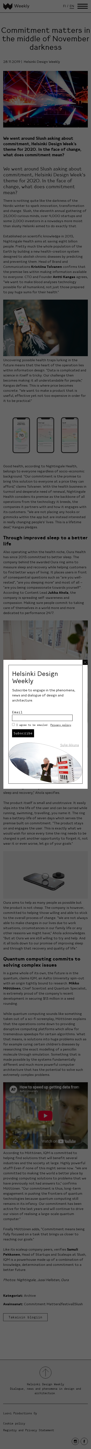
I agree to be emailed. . (44, 725)
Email (17, 712)
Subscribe (23, 733)
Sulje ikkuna (69, 745)
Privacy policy (60, 725)
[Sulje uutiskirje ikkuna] (85, 662)
